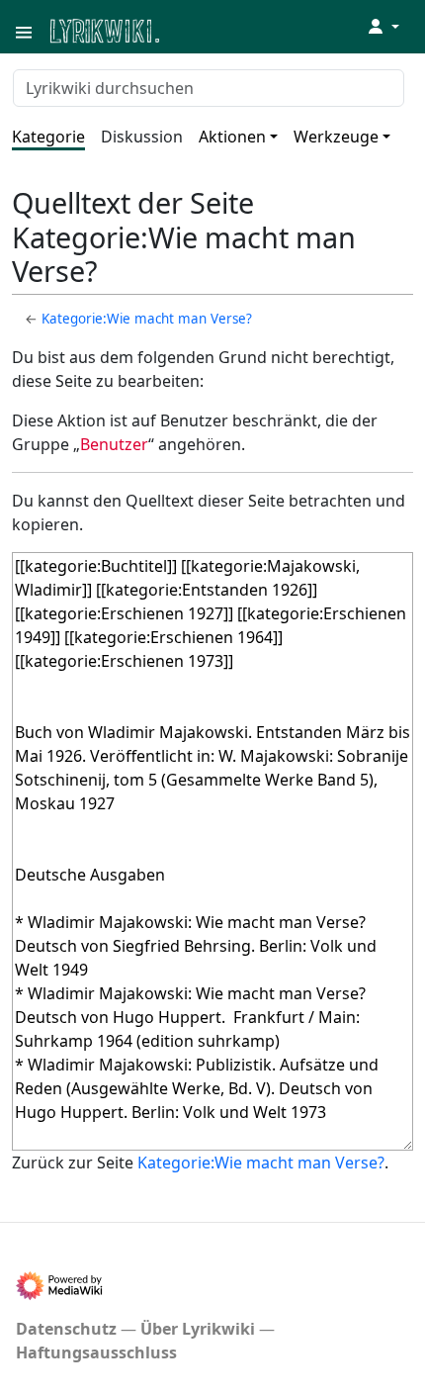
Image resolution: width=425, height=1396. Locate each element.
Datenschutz (66, 1329)
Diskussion (142, 136)
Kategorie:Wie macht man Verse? (147, 318)
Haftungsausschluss (96, 1352)
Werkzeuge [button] (336, 136)
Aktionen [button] (232, 136)
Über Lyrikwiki (197, 1329)
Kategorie (48, 136)
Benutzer (114, 444)
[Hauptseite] (200, 29)
